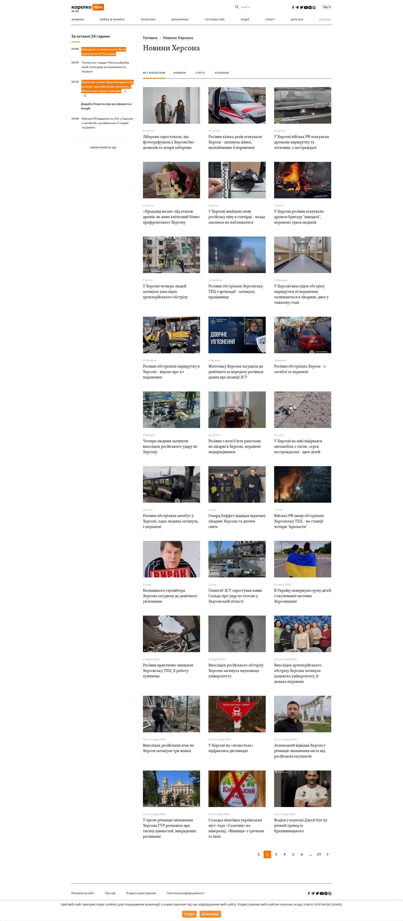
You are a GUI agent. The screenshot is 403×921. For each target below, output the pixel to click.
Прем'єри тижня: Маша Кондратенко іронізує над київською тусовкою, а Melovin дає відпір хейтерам (108, 86)
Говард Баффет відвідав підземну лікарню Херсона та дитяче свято (237, 521)
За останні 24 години (90, 36)
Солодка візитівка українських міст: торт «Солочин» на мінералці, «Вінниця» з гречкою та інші (236, 828)
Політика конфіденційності (185, 893)
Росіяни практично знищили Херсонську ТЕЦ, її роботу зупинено (168, 671)
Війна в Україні (112, 19)
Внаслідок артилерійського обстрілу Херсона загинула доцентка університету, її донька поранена (298, 673)
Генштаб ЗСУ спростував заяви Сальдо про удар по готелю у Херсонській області (235, 596)
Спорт (270, 19)
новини (180, 72)
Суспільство (215, 19)
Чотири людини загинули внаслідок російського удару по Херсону (170, 447)
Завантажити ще (103, 147)
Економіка (180, 19)
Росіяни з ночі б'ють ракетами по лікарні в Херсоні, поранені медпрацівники (234, 447)
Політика (148, 19)
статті (200, 72)
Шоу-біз (297, 19)
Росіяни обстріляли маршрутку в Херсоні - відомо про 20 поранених (171, 372)
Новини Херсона (178, 37)
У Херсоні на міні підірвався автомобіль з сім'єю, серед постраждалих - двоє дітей (298, 447)
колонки (222, 72)
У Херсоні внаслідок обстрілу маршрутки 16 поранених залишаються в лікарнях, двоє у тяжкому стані (301, 294)
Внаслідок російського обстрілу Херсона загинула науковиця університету (235, 671)
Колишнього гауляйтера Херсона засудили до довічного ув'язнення (170, 596)
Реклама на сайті (82, 893)
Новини (78, 19)
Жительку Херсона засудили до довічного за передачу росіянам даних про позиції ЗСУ (235, 372)
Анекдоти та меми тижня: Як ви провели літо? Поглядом (104, 51)
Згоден (189, 914)
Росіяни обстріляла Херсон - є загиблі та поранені (300, 369)
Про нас (110, 893)
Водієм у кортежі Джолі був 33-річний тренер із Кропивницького (301, 826)
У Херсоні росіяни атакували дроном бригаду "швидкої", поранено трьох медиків (299, 217)
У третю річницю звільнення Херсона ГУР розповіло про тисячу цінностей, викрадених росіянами (169, 828)
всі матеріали (154, 72)
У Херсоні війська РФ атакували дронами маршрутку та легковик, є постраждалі (301, 142)
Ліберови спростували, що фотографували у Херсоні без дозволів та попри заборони (168, 142)
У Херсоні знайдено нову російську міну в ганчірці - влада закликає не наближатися (236, 217)
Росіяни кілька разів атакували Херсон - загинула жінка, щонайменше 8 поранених (235, 142)
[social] (293, 7)
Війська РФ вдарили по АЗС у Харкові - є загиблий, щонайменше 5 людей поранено (108, 123)
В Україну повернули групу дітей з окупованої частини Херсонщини (302, 596)
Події (245, 19)
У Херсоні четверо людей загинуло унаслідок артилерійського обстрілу (165, 292)
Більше (325, 19)
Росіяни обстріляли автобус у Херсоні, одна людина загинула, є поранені (171, 521)
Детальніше (210, 914)
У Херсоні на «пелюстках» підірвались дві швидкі (230, 748)
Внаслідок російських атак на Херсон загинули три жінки (168, 748)
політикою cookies (328, 904)
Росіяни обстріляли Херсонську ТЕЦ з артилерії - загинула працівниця (235, 292)
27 (319, 854)
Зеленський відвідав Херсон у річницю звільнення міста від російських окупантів (299, 751)
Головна (150, 37)
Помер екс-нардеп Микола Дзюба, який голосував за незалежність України (105, 67)
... (310, 854)
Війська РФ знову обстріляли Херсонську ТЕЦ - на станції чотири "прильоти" (299, 521)
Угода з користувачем (141, 893)
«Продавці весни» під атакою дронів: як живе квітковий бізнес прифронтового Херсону (171, 217)
